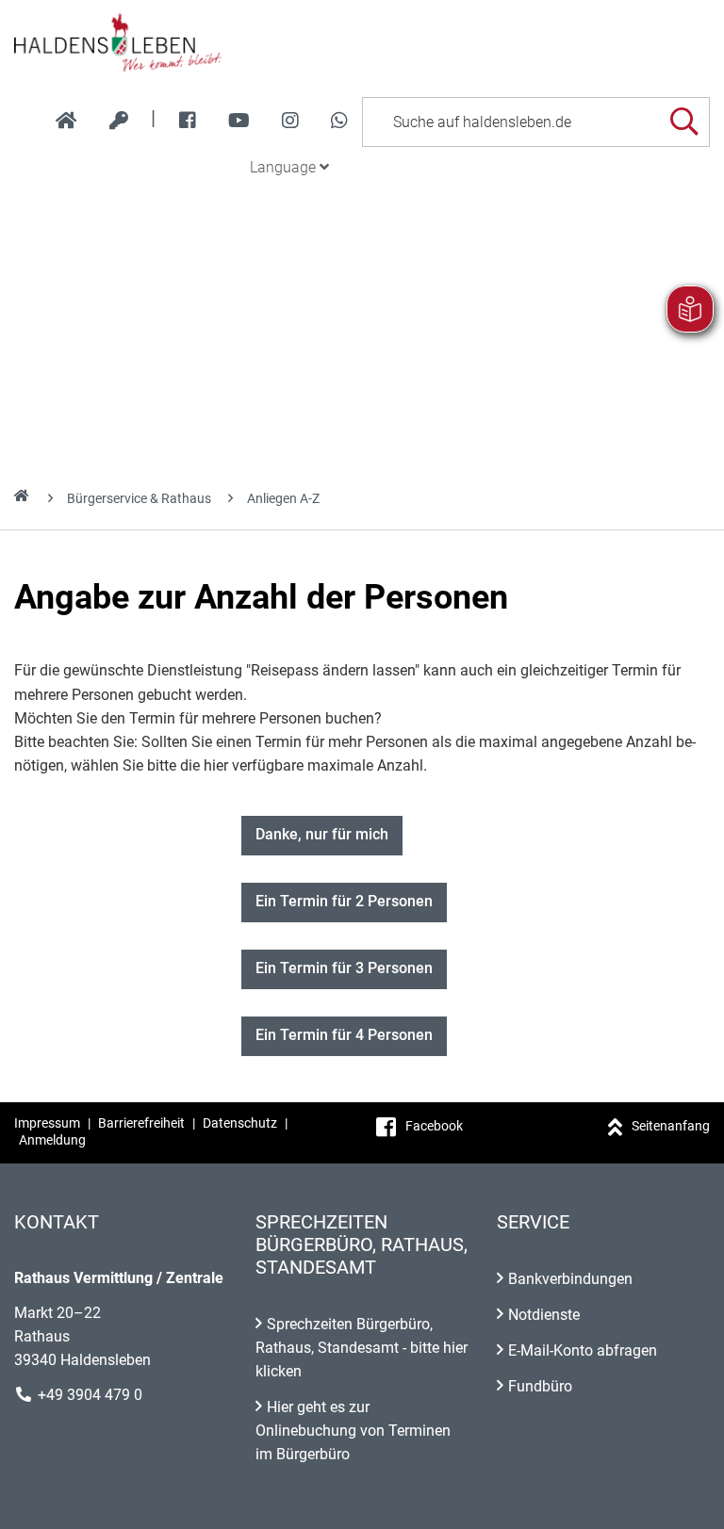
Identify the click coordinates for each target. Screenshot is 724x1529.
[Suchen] (684, 122)
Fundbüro (540, 1386)
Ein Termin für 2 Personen (344, 901)
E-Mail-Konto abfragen (582, 1350)
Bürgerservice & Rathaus (139, 498)
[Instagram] (290, 120)
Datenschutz (240, 1122)
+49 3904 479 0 (90, 1395)
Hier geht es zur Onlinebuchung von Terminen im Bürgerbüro (353, 1430)
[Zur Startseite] (362, 41)
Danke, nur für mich (321, 834)
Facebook (434, 1125)
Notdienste (544, 1315)
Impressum (47, 1122)
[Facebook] (187, 120)
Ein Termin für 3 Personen (344, 968)
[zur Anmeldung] (118, 120)
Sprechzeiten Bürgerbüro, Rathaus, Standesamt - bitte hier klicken (361, 1347)
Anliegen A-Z (283, 498)
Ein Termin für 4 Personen (344, 1035)
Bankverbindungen (570, 1279)
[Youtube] (239, 120)
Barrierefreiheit (141, 1122)
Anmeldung (52, 1139)
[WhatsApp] (339, 120)
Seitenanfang (671, 1125)
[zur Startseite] (66, 120)
